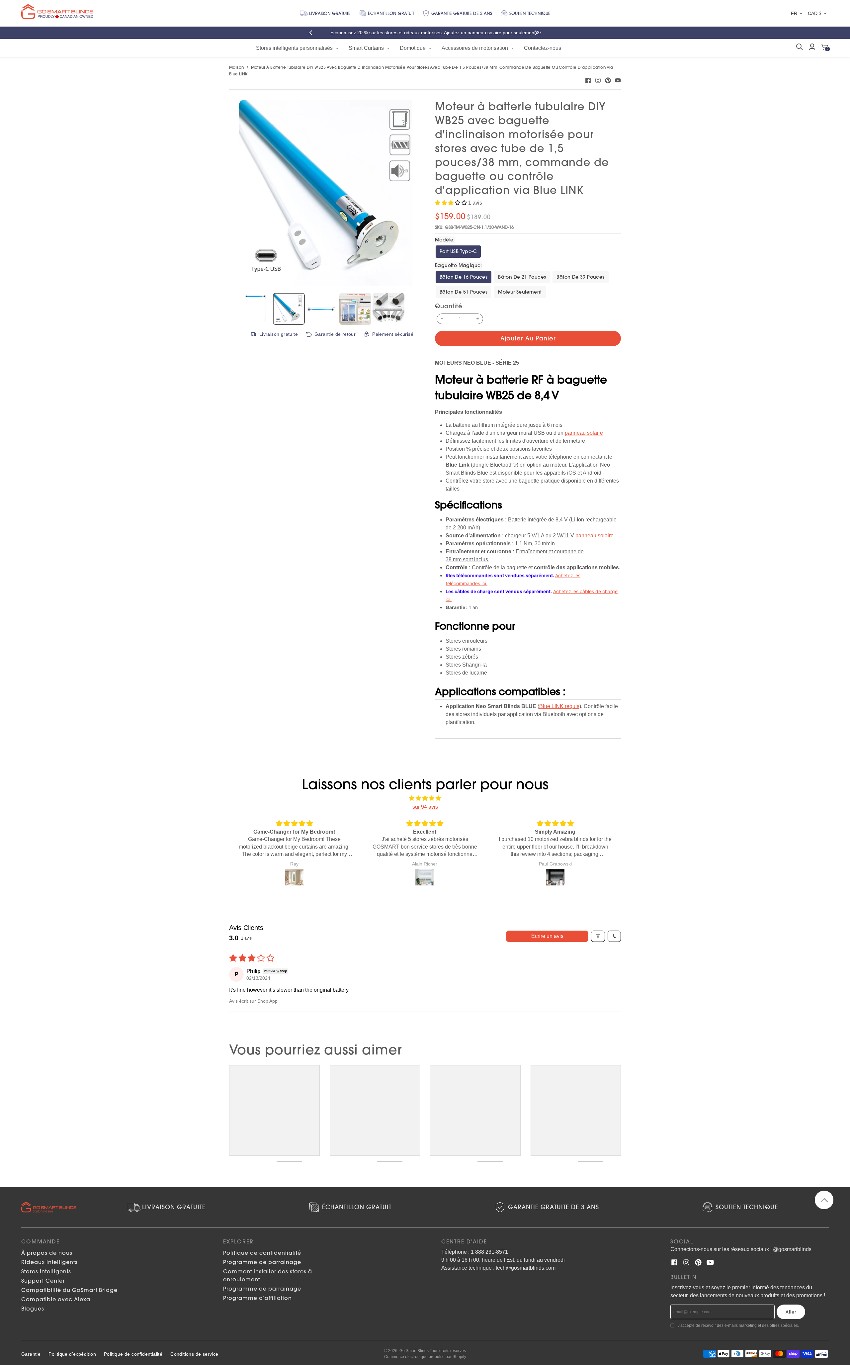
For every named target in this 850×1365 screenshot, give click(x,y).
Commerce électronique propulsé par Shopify (425, 1356)
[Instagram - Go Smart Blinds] (598, 80)
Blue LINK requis (559, 706)
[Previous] (313, 33)
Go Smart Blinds (414, 1350)
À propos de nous (46, 1252)
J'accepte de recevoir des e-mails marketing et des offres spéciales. (738, 1325)
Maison (236, 67)
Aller (791, 1312)
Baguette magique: (458, 265)
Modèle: (445, 240)
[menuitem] (297, 48)
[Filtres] (598, 936)
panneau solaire (584, 433)
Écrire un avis (547, 936)
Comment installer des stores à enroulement (267, 1275)
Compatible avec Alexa (55, 1299)
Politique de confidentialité (262, 1252)
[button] (451, 203)
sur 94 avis (425, 807)
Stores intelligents (46, 1271)
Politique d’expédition (72, 1354)
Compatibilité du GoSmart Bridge (69, 1290)
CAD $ (814, 13)
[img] (425, 798)
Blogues (32, 1308)
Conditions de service (194, 1354)
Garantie (31, 1354)
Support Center (43, 1280)
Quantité (449, 306)
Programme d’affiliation (257, 1298)
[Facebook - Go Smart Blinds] (588, 80)
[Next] (537, 33)
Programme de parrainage (262, 1262)
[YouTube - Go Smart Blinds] (618, 80)
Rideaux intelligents (49, 1262)
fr (794, 13)
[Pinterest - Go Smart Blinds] (608, 80)
